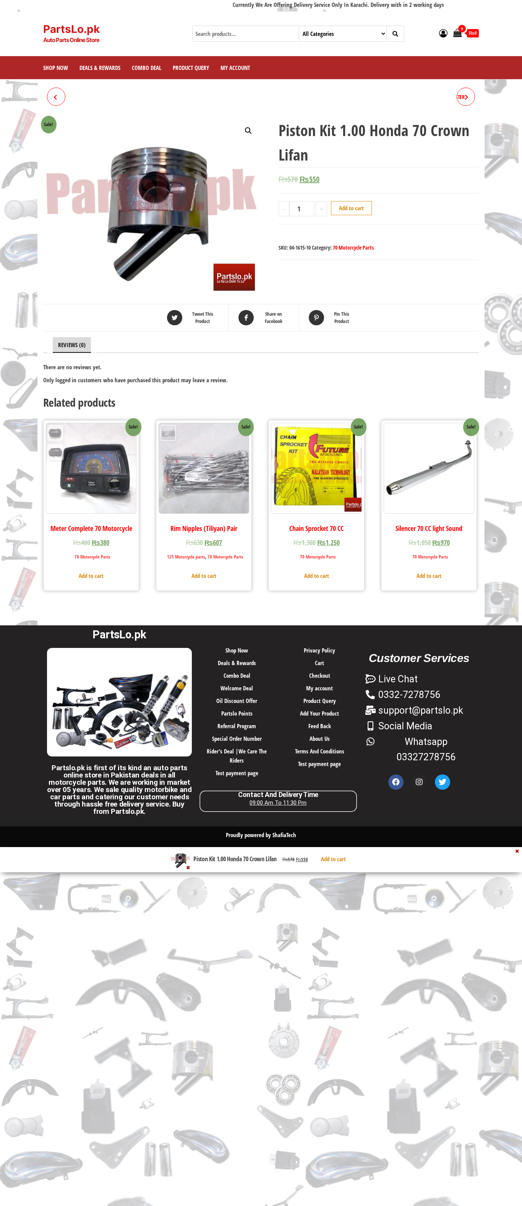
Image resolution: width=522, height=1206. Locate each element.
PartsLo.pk (71, 29)
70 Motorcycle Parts (353, 247)
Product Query (191, 67)
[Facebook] (396, 782)
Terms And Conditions (319, 751)
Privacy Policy (319, 650)
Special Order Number (237, 738)
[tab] (72, 345)
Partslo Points (237, 713)
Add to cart (351, 208)
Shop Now (55, 67)
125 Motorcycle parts (186, 556)
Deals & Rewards (99, 67)
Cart (319, 663)
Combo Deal (146, 67)
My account (235, 67)
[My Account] (443, 33)
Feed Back (319, 726)
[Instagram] (419, 782)
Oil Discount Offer (236, 700)
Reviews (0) (72, 345)
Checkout (319, 675)
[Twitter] (442, 782)
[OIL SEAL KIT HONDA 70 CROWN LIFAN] (56, 97)
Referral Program (236, 726)
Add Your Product (319, 713)
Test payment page (237, 773)
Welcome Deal (236, 688)
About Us (320, 738)
